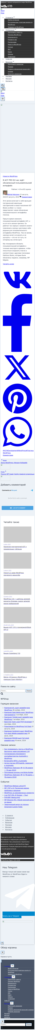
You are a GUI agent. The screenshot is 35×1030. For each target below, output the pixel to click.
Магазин (9, 79)
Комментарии (27, 197)
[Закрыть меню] (1, 961)
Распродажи (12, 42)
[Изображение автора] (5, 194)
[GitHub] (11, 7)
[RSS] (5, 7)
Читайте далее (8, 264)
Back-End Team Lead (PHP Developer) (18, 722)
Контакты (9, 81)
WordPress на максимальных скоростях (19, 793)
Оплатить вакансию (15, 74)
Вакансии (8, 822)
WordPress (21, 451)
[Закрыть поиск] (2, 1021)
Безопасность (13, 37)
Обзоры (10, 54)
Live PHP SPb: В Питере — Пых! (16, 795)
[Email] (6, 7)
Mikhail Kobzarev (13, 194)
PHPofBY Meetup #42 (12, 797)
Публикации (9, 818)
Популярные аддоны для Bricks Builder (18, 772)
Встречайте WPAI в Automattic (15, 761)
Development (12, 451)
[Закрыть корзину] (2, 952)
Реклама (9, 76)
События (9, 59)
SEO (9, 49)
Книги (10, 52)
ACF (5, 451)
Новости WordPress (14, 44)
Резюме (10, 67)
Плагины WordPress (14, 35)
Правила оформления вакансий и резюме (19, 70)
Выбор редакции (13, 20)
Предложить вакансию (15, 64)
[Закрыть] (2, 943)
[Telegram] (8, 7)
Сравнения (11, 56)
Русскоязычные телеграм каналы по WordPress (20, 23)
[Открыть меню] (3, 99)
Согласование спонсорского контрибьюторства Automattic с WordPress (16, 756)
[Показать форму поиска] (2, 85)
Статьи (10, 47)
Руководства (12, 39)
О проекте (9, 815)
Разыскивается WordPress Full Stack (17, 726)
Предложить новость (15, 32)
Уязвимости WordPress (16, 27)
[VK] (2, 7)
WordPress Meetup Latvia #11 (15, 786)
